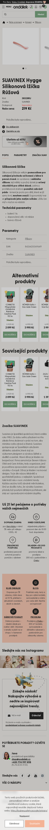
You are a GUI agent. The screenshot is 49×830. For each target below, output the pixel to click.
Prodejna (36, 617)
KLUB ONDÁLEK (13, 588)
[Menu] (6, 7)
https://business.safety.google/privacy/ (29, 811)
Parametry (20, 155)
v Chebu (39, 621)
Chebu (36, 561)
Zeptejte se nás (13, 131)
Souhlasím (35, 823)
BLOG (36, 588)
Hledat (41, 15)
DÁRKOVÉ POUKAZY (13, 617)
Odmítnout (14, 823)
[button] (10, 330)
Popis (5, 155)
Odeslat (36, 715)
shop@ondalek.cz (21, 759)
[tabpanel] (20, 46)
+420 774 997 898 (21, 762)
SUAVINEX (30, 254)
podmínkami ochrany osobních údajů (23, 725)
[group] (10, 314)
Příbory (28, 239)
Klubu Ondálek (18, 2)
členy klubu (11, 527)
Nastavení (24, 816)
